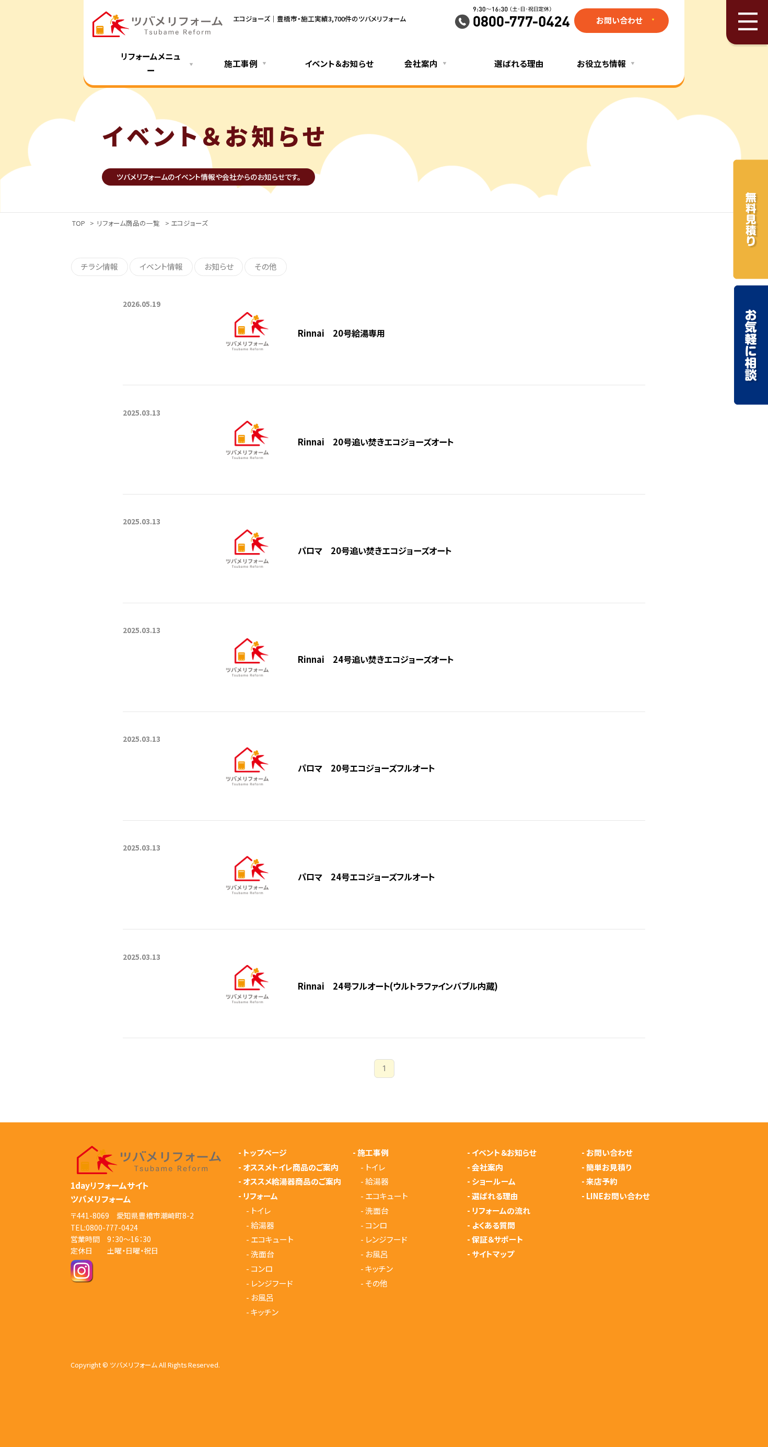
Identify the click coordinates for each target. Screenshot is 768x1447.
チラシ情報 (99, 266)
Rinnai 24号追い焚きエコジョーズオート (375, 659)
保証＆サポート (497, 1240)
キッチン (264, 1312)
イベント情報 (161, 266)
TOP (78, 223)
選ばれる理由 (519, 63)
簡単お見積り (609, 1168)
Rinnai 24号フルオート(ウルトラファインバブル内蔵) (398, 986)
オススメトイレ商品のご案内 (291, 1168)
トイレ (261, 1211)
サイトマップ (493, 1254)
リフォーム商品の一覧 (128, 223)
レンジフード (272, 1284)
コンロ (262, 1269)
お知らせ (219, 266)
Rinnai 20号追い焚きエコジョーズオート (375, 441)
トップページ (265, 1153)
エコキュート (272, 1240)
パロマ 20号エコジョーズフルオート (366, 768)
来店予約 (602, 1182)
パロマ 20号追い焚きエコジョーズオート (374, 550)
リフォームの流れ (501, 1211)
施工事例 (373, 1153)
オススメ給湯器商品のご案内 (292, 1182)
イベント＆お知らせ (339, 63)
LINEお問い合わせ (618, 1196)
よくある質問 (493, 1226)
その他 (265, 266)
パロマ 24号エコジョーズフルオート (366, 876)
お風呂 (262, 1298)
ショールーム (494, 1182)
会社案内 (487, 1168)
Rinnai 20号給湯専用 (341, 333)
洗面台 (262, 1254)
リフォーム (260, 1196)
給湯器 (262, 1226)
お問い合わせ (609, 1153)
